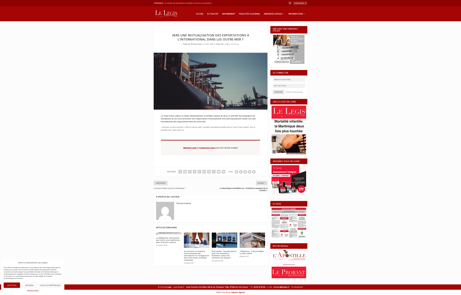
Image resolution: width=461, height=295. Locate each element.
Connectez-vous (207, 147)
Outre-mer (220, 44)
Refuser (29, 285)
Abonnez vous (190, 147)
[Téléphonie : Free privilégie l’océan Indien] (252, 240)
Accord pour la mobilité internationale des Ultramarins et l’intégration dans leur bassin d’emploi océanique (196, 255)
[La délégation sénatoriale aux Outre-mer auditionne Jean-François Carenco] (169, 233)
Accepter (11, 285)
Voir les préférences (50, 285)
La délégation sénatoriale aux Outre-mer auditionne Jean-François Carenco (168, 240)
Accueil (199, 14)
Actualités (212, 14)
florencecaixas (196, 44)
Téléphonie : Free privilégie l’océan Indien (252, 252)
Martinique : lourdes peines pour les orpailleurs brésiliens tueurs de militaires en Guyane (224, 254)
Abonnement (228, 14)
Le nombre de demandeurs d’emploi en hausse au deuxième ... (188, 3)
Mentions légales (33, 290)
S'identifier (278, 92)
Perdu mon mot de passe (294, 92)
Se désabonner (297, 287)
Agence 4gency (238, 292)
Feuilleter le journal (249, 14)
